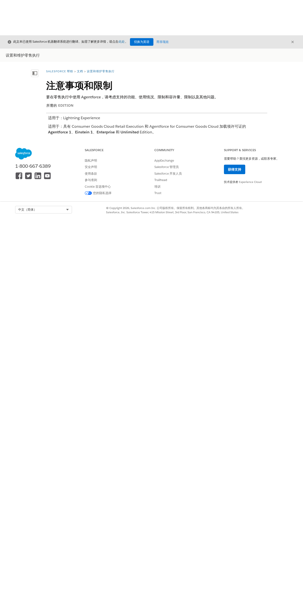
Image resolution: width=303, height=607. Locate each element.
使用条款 (91, 174)
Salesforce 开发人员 (168, 174)
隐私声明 (91, 161)
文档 (80, 71)
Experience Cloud (250, 182)
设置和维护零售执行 (101, 71)
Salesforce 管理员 (166, 167)
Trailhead (160, 180)
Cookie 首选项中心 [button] (98, 187)
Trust (157, 193)
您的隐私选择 (102, 193)
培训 (157, 187)
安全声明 (91, 167)
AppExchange (164, 161)
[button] (43, 209)
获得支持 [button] (234, 169)
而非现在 (162, 42)
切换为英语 (141, 42)
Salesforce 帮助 (59, 71)
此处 (122, 42)
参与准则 (91, 180)
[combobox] (43, 209)
